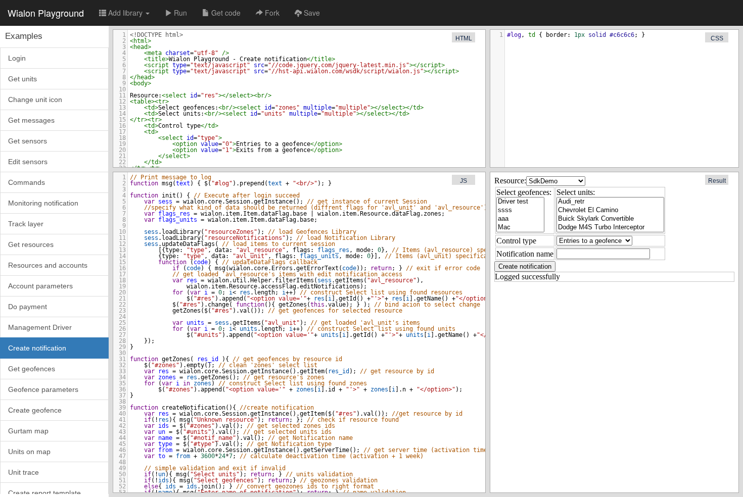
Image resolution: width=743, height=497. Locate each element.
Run (179, 13)
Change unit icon (35, 99)
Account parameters (40, 286)
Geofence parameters (43, 389)
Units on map (29, 452)
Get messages (31, 120)
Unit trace (23, 472)
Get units (22, 79)
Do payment (27, 307)
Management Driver (40, 327)
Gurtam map (28, 431)
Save (311, 13)
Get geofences (31, 369)
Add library (125, 13)
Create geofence (35, 410)
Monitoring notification (43, 203)
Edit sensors (28, 162)
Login (17, 58)
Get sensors (27, 141)
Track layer (25, 224)
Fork (271, 13)
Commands (26, 182)
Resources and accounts (47, 265)
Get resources (31, 244)
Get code (225, 13)
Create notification (37, 348)
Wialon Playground (46, 12)
